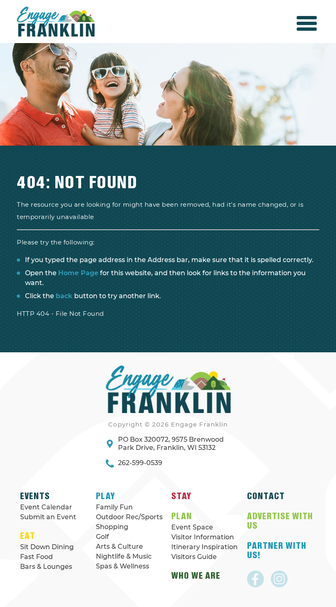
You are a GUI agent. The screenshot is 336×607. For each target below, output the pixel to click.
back (64, 296)
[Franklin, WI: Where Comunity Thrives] (56, 22)
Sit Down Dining (47, 547)
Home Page (78, 273)
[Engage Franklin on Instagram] (283, 579)
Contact (266, 496)
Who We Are (195, 575)
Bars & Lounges (46, 566)
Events (35, 496)
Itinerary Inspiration (204, 547)
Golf (102, 537)
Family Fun (114, 507)
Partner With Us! (276, 550)
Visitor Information (202, 537)
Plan (181, 516)
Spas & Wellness (122, 566)
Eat (27, 535)
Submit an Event (48, 517)
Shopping (112, 527)
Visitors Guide (194, 557)
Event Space (192, 527)
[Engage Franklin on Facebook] (259, 579)
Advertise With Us (280, 521)
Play (105, 496)
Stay (181, 496)
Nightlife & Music (124, 556)
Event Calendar (46, 507)
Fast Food (36, 557)
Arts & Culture (119, 546)
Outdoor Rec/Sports (129, 517)
